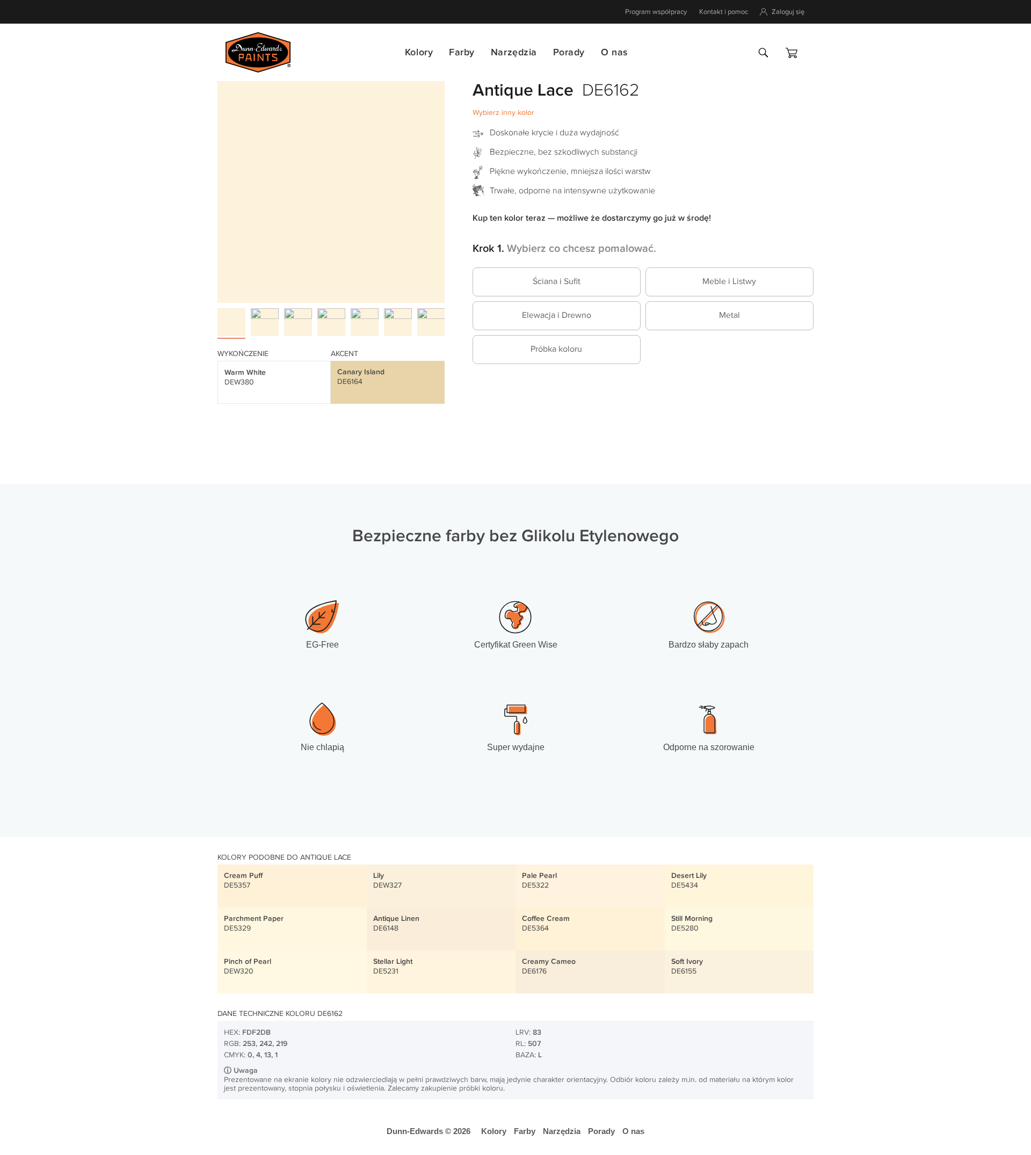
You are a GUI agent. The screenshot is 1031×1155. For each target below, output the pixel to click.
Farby (462, 52)
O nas (614, 52)
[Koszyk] (791, 53)
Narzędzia (514, 52)
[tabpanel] (331, 189)
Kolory (419, 52)
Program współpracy (656, 12)
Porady (569, 52)
